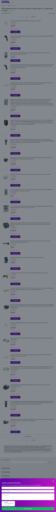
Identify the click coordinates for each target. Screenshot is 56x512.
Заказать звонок (28, 508)
